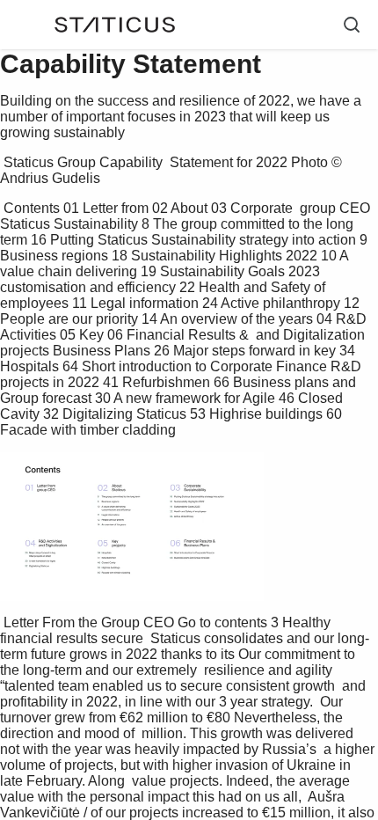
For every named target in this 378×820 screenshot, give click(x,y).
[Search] (351, 24)
